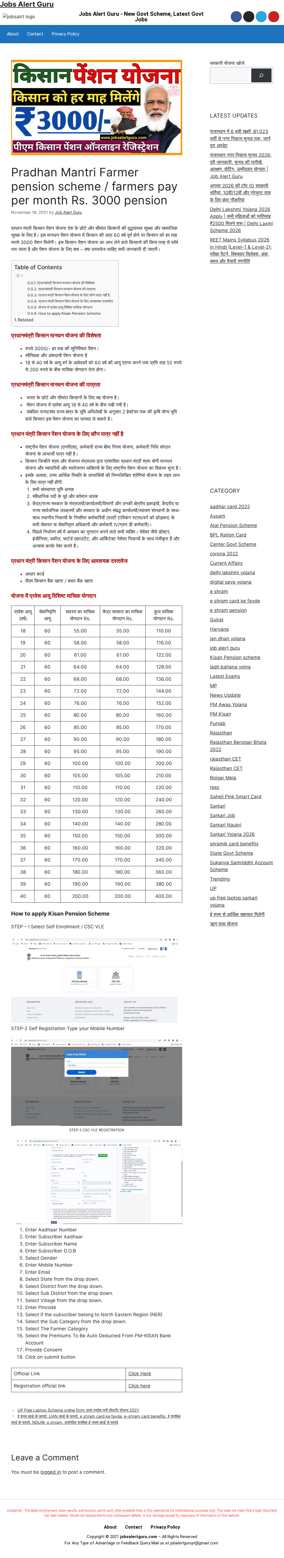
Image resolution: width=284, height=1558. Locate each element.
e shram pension (228, 610)
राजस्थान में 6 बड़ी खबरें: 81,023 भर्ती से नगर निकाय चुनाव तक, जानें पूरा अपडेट (240, 138)
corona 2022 (224, 553)
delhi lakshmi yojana (232, 572)
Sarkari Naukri (225, 825)
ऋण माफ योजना (224, 924)
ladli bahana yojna (230, 667)
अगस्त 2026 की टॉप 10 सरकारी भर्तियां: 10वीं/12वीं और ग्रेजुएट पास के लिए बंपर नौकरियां (240, 193)
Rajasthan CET (226, 768)
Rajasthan (221, 733)
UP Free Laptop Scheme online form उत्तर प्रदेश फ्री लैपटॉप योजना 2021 (78, 1410)
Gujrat (217, 619)
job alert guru (225, 648)
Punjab (217, 723)
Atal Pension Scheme (233, 525)
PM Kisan (220, 714)
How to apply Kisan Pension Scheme (69, 313)
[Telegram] (261, 16)
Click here (139, 1386)
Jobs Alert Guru (27, 4)
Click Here (139, 1373)
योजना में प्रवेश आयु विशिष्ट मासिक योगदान (65, 307)
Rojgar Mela (223, 778)
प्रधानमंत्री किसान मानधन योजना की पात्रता (66, 289)
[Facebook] (236, 16)
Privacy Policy (65, 34)
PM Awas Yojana (228, 704)
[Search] (261, 75)
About (13, 34)
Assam (217, 516)
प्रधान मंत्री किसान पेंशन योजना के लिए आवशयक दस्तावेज (76, 301)
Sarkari (217, 806)
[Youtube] (273, 16)
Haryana (219, 629)
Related (26, 319)
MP (213, 685)
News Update (225, 695)
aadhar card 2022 (230, 506)
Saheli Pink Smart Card (236, 796)
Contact (35, 34)
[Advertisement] (241, 376)
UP (213, 888)
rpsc (214, 787)
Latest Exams (225, 676)
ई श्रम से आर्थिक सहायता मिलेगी (237, 914)
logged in (50, 1472)
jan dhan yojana (227, 638)
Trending (220, 879)
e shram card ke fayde (235, 601)
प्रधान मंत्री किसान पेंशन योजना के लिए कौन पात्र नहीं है (74, 295)
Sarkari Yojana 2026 (232, 834)
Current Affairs (226, 563)
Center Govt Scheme (233, 544)
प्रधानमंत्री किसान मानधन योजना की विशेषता (66, 283)
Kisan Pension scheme (235, 657)
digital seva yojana (231, 582)
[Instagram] (248, 16)
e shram (219, 591)
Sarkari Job (222, 815)
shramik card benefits (234, 844)
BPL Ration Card (228, 535)
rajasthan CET (225, 759)
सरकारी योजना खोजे (227, 63)
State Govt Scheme (231, 853)
